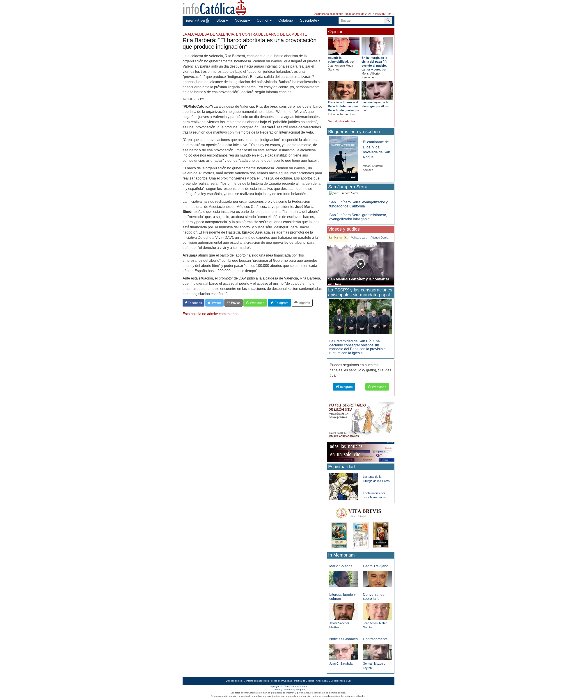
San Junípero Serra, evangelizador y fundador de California (358, 204)
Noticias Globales (343, 639)
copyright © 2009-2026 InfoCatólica (288, 686)
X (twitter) (277, 689)
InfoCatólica (195, 21)
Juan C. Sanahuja (341, 663)
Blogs (221, 20)
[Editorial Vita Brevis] (360, 527)
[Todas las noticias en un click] (360, 452)
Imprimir (304, 303)
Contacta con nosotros (256, 681)
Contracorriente (375, 639)
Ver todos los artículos (341, 121)
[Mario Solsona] (343, 578)
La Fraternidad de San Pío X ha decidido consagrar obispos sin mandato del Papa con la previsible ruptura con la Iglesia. (357, 347)
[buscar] (388, 20)
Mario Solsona (341, 566)
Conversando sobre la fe (374, 596)
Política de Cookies (304, 681)
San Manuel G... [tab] (338, 237)
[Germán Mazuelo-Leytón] (377, 652)
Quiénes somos (234, 681)
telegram (300, 689)
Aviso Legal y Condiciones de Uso (334, 681)
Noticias (241, 20)
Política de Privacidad (281, 681)
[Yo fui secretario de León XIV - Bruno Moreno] (360, 421)
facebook (289, 689)
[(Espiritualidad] (343, 485)
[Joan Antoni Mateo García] (377, 611)
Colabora (285, 20)
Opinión (263, 20)
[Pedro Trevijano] (377, 578)
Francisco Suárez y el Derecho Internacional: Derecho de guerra (343, 106)
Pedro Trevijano (375, 566)
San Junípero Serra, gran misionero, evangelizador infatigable (358, 217)
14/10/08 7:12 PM (193, 99)
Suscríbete (308, 20)
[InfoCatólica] (215, 7)
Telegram (280, 303)
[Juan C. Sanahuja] (343, 652)
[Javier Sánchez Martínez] (343, 611)
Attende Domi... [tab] (380, 237)
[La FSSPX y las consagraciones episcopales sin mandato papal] (360, 316)
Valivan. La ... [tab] (359, 237)
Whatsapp (256, 303)
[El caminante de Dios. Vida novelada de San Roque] (343, 158)
